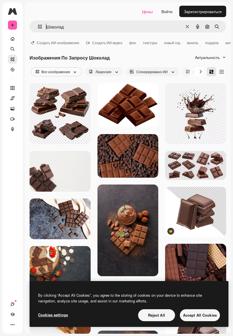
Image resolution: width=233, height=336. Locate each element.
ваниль (192, 42)
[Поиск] (12, 49)
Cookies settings (53, 314)
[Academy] (12, 314)
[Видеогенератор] (12, 118)
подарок (212, 42)
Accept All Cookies (200, 315)
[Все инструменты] (12, 88)
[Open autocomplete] (37, 26)
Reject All (156, 315)
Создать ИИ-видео (107, 42)
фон (132, 42)
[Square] (221, 71)
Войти (166, 11)
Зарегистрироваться (203, 11)
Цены (147, 11)
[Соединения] (12, 304)
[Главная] (12, 38)
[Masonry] (211, 71)
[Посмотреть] (12, 69)
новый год (172, 42)
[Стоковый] (12, 59)
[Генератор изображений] (12, 108)
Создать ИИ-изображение (58, 42)
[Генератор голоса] (12, 129)
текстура (150, 42)
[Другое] (12, 324)
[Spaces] (12, 98)
